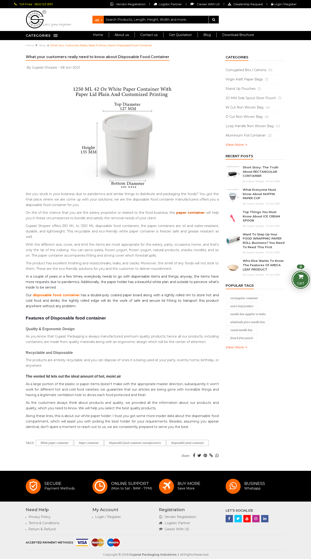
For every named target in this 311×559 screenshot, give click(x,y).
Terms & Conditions (43, 523)
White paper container (55, 443)
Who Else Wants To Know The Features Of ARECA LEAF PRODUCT (263, 265)
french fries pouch (241, 338)
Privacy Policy (39, 517)
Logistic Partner (177, 523)
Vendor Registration (130, 4)
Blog (207, 35)
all (97, 20)
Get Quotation (180, 35)
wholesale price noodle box (247, 322)
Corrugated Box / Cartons (249, 70)
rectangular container (244, 298)
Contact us (149, 35)
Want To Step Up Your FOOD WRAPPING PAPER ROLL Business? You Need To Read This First (264, 240)
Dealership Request (248, 4)
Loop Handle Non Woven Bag (253, 126)
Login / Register (285, 4)
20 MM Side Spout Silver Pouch (253, 98)
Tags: (30, 442)
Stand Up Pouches (243, 89)
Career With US (177, 529)
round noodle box (241, 330)
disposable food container (56, 295)
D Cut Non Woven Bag (247, 117)
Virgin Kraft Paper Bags (247, 79)
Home (98, 35)
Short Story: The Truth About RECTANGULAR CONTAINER (260, 171)
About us (122, 35)
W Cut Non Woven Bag (248, 107)
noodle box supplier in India (248, 314)
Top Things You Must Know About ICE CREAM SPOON (261, 216)
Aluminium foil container (249, 135)
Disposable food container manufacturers (135, 443)
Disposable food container (187, 443)
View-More (235, 145)
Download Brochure (238, 35)
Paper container (89, 443)
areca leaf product (241, 306)
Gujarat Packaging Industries (153, 554)
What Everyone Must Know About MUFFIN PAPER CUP (259, 194)
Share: (185, 456)
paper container (190, 213)
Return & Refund (42, 529)
